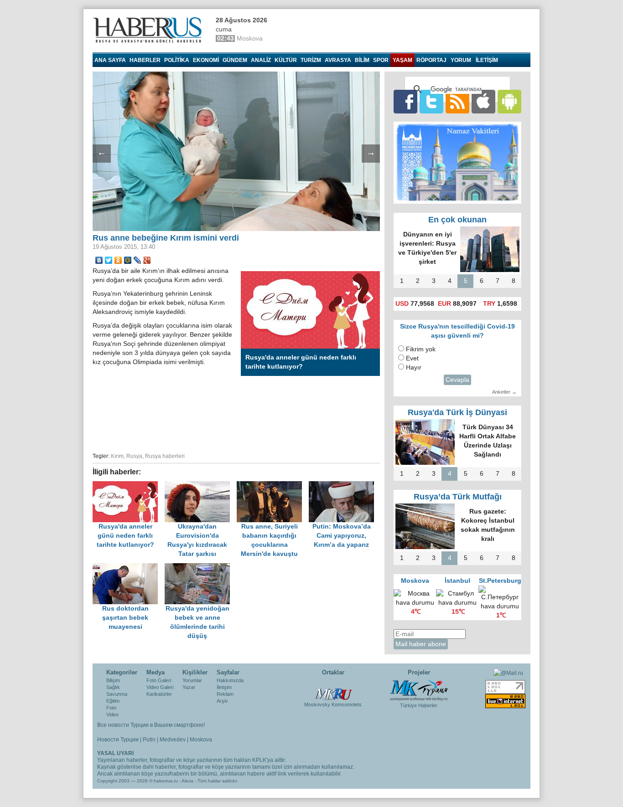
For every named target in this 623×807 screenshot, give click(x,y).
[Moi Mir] (128, 260)
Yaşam (402, 60)
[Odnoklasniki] (118, 260)
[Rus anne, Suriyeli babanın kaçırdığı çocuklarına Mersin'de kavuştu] (273, 485)
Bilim (362, 60)
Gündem (235, 60)
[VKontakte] (99, 260)
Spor (381, 60)
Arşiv (222, 701)
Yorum (461, 60)
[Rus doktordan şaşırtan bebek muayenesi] (129, 567)
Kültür (286, 60)
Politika (176, 60)
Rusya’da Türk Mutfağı (458, 496)
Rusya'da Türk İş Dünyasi (457, 412)
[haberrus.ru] (150, 30)
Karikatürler (159, 694)
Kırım (117, 456)
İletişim (224, 687)
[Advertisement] (236, 414)
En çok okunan (457, 219)
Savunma (116, 694)
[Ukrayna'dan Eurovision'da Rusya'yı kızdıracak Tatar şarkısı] (201, 485)
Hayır (413, 367)
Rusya (134, 456)
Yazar (188, 687)
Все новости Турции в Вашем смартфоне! (151, 725)
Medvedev (173, 739)
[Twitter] (109, 260)
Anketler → (504, 392)
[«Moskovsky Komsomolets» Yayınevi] (333, 689)
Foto (111, 707)
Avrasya (338, 60)
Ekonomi (206, 60)
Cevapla (457, 379)
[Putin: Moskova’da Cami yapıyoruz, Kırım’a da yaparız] (344, 485)
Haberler (145, 60)
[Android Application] (509, 101)
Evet (412, 358)
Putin (149, 739)
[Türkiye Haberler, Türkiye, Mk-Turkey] (418, 690)
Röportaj (431, 60)
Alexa (187, 780)
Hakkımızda (230, 680)
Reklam (225, 694)
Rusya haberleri (165, 456)
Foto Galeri (158, 680)
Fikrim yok (421, 349)
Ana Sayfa (110, 60)
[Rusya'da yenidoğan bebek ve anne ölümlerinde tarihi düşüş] (200, 567)
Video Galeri (159, 687)
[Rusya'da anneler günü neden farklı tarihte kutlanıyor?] (129, 485)
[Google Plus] (147, 260)
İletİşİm (487, 60)
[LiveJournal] (137, 260)
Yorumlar (192, 680)
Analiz (261, 60)
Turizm (311, 60)
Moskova (201, 739)
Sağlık (113, 687)
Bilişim (113, 680)
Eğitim (112, 701)
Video (112, 714)
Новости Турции (118, 739)
